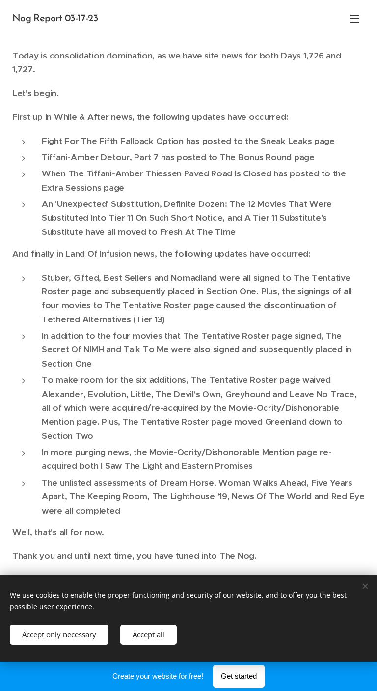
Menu (355, 18)
